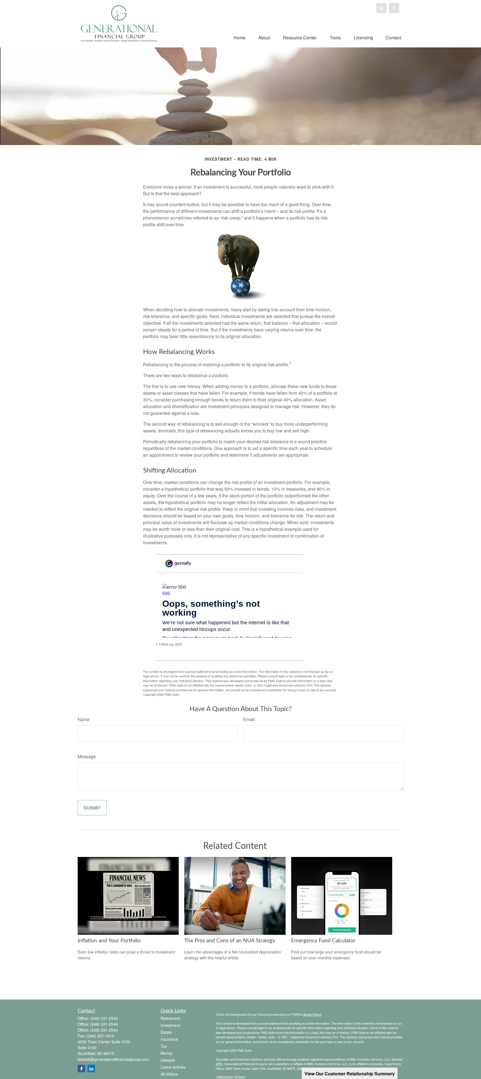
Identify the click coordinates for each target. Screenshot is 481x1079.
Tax (164, 1046)
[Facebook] (394, 8)
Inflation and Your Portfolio (109, 940)
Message (87, 756)
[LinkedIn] (381, 8)
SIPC (219, 1063)
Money (167, 1053)
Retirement (170, 1018)
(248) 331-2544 (104, 1030)
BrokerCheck (312, 1014)
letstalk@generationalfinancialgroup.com (113, 1059)
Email (249, 719)
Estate (166, 1032)
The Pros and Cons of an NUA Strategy (229, 940)
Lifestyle (168, 1060)
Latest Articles (173, 1067)
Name (84, 719)
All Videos (169, 1074)
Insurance (169, 1039)
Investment (170, 1025)
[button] (239, 37)
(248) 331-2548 (104, 1024)
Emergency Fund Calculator (323, 940)
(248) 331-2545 (104, 1018)
